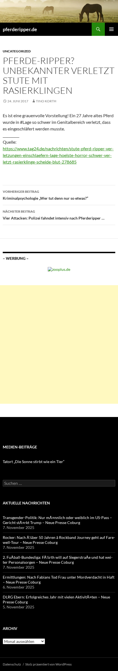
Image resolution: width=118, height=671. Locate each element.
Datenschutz (12, 664)
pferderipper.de (20, 29)
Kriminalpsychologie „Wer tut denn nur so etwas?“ (45, 195)
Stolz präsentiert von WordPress (48, 664)
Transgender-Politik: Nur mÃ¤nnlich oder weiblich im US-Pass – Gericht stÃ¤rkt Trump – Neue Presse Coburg (57, 520)
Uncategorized (17, 51)
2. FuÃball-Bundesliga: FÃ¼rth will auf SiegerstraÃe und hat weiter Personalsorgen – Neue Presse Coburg (58, 560)
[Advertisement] (59, 344)
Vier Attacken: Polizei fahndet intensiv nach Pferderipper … (54, 214)
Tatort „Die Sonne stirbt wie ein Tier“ (33, 461)
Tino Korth (46, 101)
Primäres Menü (111, 29)
